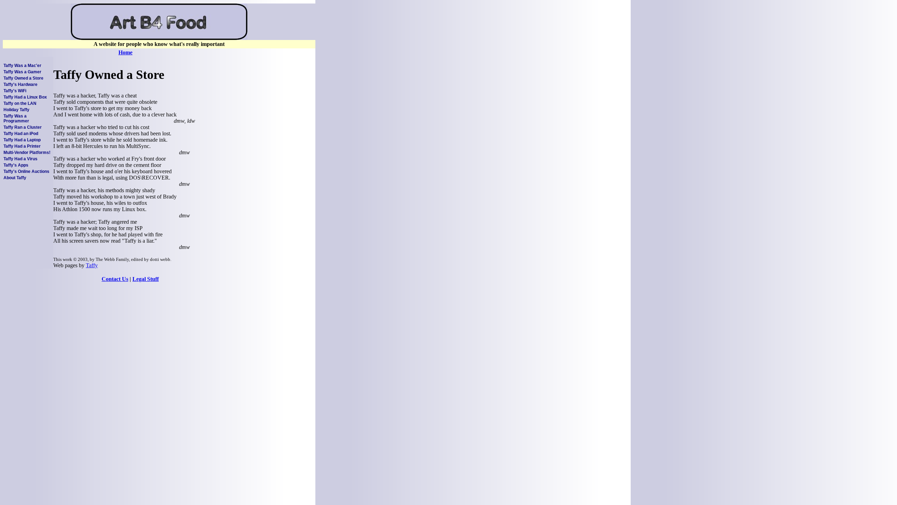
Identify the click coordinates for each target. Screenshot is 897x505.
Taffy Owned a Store (23, 78)
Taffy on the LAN (20, 103)
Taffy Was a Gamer (22, 71)
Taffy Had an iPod (21, 133)
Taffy (92, 265)
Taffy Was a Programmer (16, 118)
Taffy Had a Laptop (22, 139)
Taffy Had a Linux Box (25, 97)
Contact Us (115, 279)
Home (125, 52)
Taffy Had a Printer (22, 146)
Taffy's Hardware (20, 84)
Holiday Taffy (16, 109)
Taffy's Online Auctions (26, 171)
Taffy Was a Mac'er (22, 65)
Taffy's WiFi (15, 90)
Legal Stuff (145, 279)
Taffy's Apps (16, 165)
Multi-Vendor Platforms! (27, 152)
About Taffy (15, 177)
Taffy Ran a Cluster (23, 127)
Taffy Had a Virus (20, 158)
